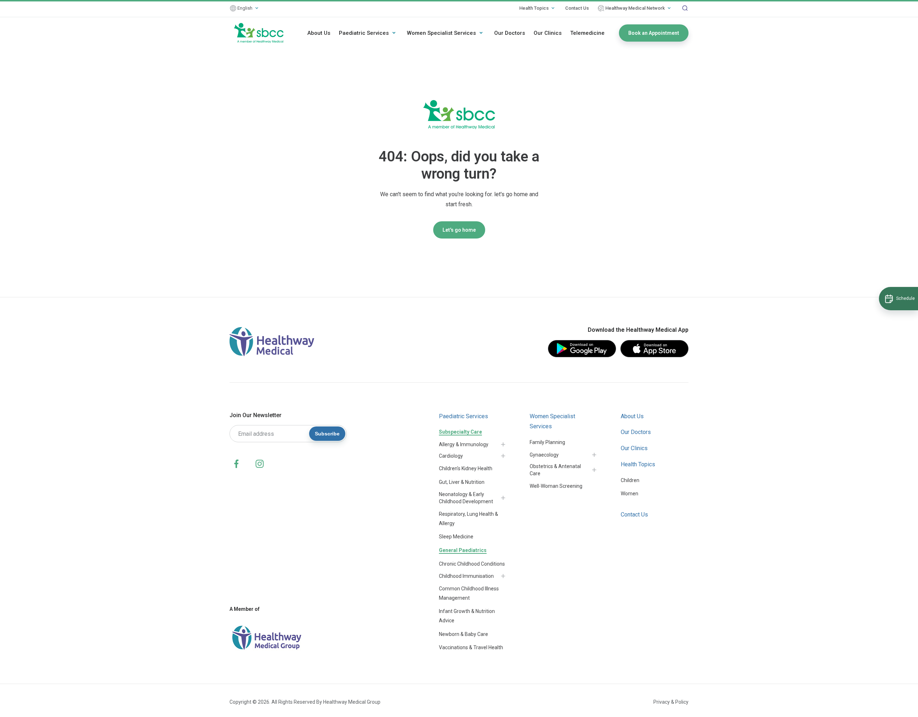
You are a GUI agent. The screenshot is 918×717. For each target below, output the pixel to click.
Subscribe (327, 434)
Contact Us (577, 8)
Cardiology (451, 456)
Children (630, 480)
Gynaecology (544, 455)
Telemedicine (587, 33)
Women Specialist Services (441, 33)
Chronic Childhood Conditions (472, 564)
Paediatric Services (364, 33)
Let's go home (459, 230)
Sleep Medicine (456, 536)
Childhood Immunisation (466, 576)
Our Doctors (509, 33)
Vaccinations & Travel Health (471, 647)
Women (629, 493)
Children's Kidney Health (465, 468)
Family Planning (547, 442)
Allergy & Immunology (463, 444)
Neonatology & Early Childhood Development (466, 497)
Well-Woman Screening (556, 486)
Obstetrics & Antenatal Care (555, 469)
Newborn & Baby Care (463, 634)
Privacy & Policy (670, 702)
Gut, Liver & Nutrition (461, 482)
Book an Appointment (653, 33)
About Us (318, 33)
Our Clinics (548, 33)
